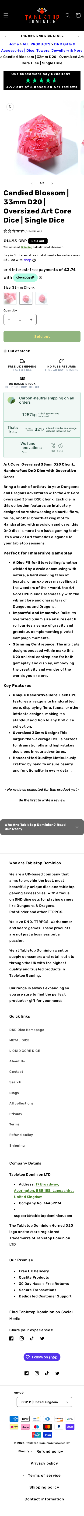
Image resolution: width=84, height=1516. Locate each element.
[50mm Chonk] (41, 298)
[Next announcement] (79, 36)
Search (15, 1082)
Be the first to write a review (42, 800)
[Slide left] (32, 183)
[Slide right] (52, 183)
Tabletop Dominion (39, 1443)
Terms (14, 1124)
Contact (16, 1072)
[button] (6, 15)
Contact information (44, 1499)
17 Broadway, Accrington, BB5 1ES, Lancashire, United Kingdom (44, 1190)
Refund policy (21, 1135)
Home (13, 44)
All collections (21, 1103)
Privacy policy (44, 1463)
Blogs (14, 1093)
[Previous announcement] (5, 36)
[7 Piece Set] (10, 298)
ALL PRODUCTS (36, 44)
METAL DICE (19, 1040)
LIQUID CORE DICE (24, 1051)
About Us (17, 1061)
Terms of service (44, 1475)
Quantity (10, 310)
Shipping (26, 247)
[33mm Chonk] (25, 298)
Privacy (15, 1114)
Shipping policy (44, 1487)
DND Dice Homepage (26, 1030)
